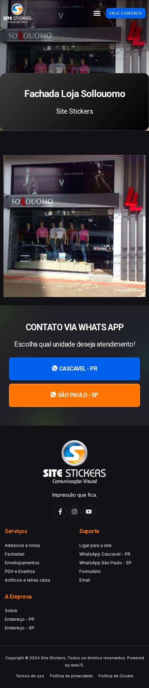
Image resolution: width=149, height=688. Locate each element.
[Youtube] (88, 511)
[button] (97, 13)
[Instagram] (74, 511)
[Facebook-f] (60, 511)
